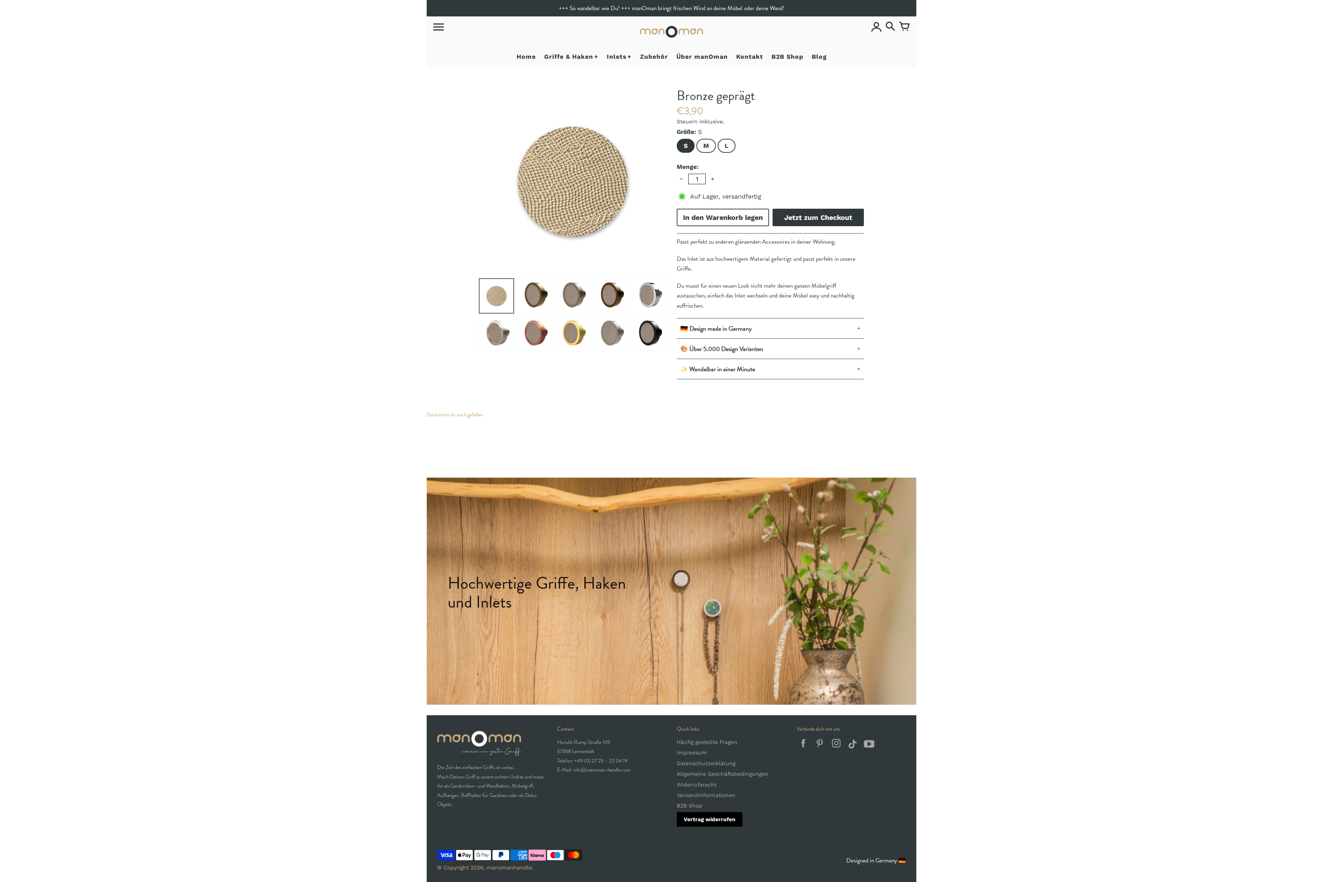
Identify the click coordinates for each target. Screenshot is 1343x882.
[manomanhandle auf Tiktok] (852, 745)
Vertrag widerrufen (710, 819)
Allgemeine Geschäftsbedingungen (722, 774)
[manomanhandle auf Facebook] (803, 745)
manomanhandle (509, 868)
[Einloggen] (876, 27)
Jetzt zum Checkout (818, 218)
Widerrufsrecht (697, 785)
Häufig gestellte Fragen (707, 742)
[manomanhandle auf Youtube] (868, 745)
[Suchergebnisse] (890, 27)
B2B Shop (689, 806)
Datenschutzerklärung (706, 763)
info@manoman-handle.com (601, 770)
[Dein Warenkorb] (904, 27)
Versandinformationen (706, 795)
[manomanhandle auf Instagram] (836, 745)
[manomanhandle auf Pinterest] (819, 745)
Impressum (692, 753)
